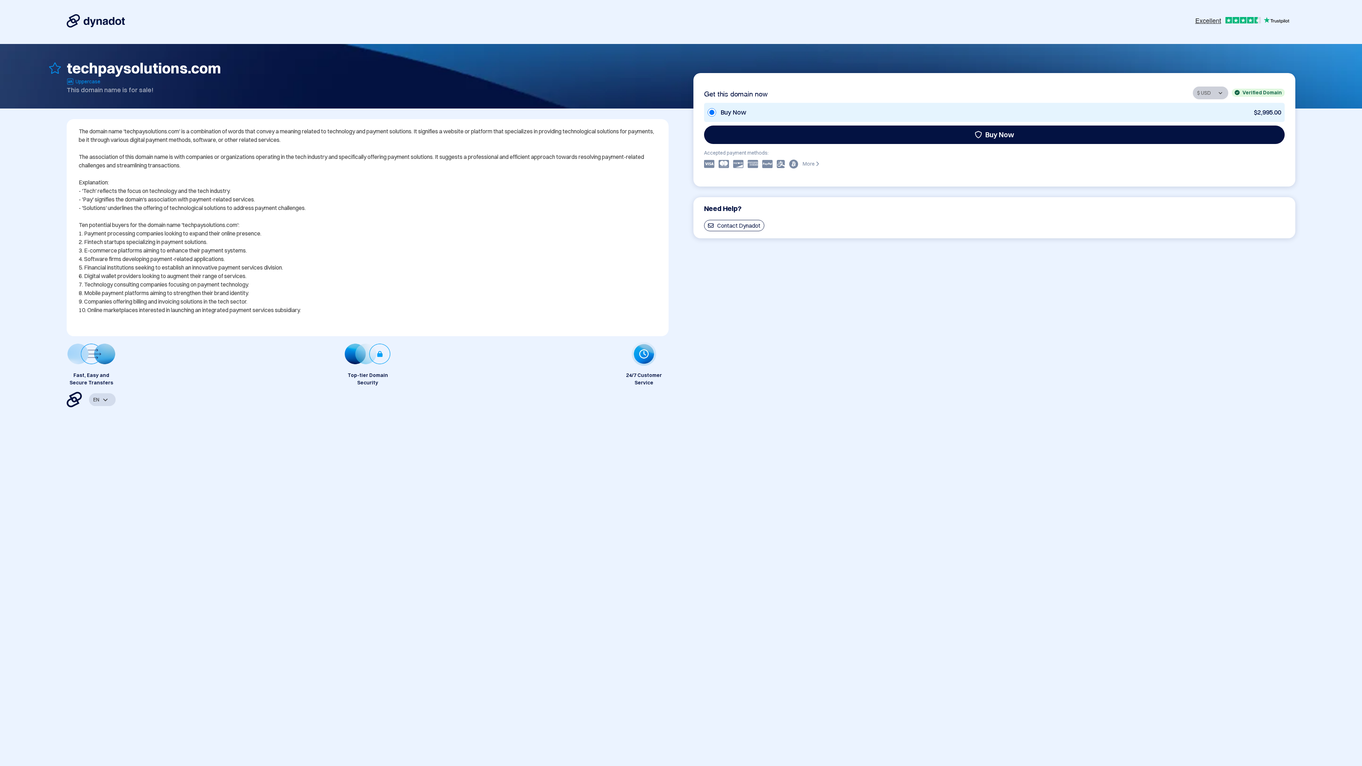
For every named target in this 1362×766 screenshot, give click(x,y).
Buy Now (999, 134)
